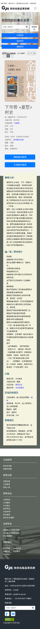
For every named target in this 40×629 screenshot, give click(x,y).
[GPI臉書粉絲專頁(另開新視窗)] (7, 614)
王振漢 (16, 123)
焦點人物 (6, 487)
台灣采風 (6, 500)
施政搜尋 (20, 41)
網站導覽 (4, 3)
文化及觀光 (19, 388)
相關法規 (6, 551)
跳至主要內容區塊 (6, 1)
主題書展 (6, 484)
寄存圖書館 (7, 536)
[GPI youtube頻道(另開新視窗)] (13, 614)
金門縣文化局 (18, 140)
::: (5, 564)
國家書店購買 (20, 157)
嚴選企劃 (7, 475)
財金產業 (6, 515)
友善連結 (6, 554)
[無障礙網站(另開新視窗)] (9, 619)
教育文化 (18, 385)
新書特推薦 (7, 469)
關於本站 (12, 3)
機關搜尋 (20, 47)
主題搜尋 (20, 35)
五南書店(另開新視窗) (11, 533)
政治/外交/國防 (8, 517)
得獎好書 (6, 481)
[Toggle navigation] (35, 8)
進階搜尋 (34, 28)
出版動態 (7, 459)
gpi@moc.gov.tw (19, 594)
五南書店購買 (20, 165)
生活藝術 (6, 503)
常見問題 (6, 548)
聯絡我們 (33, 3)
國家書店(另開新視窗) (11, 530)
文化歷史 (6, 506)
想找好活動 (7, 466)
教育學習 (6, 509)
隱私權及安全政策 (22, 3)
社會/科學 (6, 512)
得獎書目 (16, 551)
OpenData (17, 548)
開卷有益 (7, 493)
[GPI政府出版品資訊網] (16, 8)
